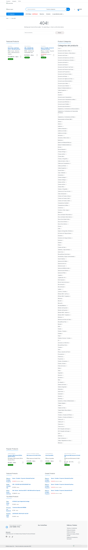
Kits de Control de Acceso (63, 282)
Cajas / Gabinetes (61, 172)
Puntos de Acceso (62, 365)
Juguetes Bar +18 (61, 277)
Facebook (8, 1)
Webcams (60, 442)
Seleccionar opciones (39, 461)
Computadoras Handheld (63, 203)
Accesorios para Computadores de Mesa (66, 99)
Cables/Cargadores (62, 90)
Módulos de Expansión (63, 307)
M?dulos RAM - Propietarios (64, 296)
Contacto (48, 14)
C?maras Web (61, 156)
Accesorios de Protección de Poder (65, 69)
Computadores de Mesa (63, 205)
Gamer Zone (60, 252)
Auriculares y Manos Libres (63, 137)
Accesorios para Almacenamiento (65, 81)
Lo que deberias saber (57, 14)
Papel (59, 335)
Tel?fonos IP (60, 419)
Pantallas (60, 333)
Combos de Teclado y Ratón (64, 200)
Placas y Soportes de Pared (64, 351)
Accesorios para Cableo (63, 83)
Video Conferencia (62, 438)
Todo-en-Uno (61, 426)
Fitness (59, 244)
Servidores (10, 46)
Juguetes (60, 275)
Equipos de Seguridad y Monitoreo (65, 230)
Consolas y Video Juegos (63, 210)
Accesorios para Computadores (64, 97)
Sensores (60, 375)
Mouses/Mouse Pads (62, 345)
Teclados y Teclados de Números (65, 417)
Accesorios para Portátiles (63, 104)
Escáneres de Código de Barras (64, 238)
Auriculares (60, 135)
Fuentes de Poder (62, 247)
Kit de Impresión (61, 279)
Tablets (59, 405)
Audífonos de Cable (62, 130)
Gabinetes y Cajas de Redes (64, 249)
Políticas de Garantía (71, 530)
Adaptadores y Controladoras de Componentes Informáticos (68, 112)
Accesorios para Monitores (63, 101)
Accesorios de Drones (62, 55)
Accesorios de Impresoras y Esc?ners (66, 57)
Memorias (60, 298)
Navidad (59, 324)
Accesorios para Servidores (64, 106)
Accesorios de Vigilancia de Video (65, 78)
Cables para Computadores (64, 163)
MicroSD (60, 92)
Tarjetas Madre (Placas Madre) (64, 410)
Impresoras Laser (61, 265)
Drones (59, 226)
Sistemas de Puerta (62, 384)
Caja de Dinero (61, 170)
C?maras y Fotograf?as (62, 158)
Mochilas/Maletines (62, 305)
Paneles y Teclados (62, 331)
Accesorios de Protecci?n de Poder (65, 67)
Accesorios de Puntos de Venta (64, 74)
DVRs (59, 228)
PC (58, 340)
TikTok (19, 1)
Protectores (60, 356)
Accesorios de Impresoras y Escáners (66, 60)
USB (59, 349)
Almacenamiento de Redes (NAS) (65, 119)
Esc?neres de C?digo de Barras (64, 233)
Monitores (60, 317)
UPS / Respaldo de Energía (63, 431)
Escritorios (60, 240)
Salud (59, 370)
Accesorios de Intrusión (63, 64)
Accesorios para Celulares (63, 85)
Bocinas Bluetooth (62, 149)
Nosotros (42, 14)
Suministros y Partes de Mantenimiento (66, 400)
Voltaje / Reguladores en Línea (64, 440)
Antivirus (59, 123)
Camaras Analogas (62, 177)
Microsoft (60, 303)
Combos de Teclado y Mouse (64, 196)
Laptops (59, 289)
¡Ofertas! (36, 14)
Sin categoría (60, 382)
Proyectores (43, 46)
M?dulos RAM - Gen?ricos (63, 293)
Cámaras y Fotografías (62, 189)
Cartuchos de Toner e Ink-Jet (64, 191)
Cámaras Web (61, 186)
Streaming (60, 398)
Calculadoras (60, 175)
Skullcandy (60, 389)
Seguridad (60, 372)
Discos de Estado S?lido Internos (65, 214)
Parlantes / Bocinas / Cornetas (64, 338)
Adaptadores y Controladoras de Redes (66, 117)
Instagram (14, 1)
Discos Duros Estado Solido (63, 219)
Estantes (59, 242)
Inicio (7, 18)
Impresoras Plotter (62, 272)
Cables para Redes (62, 165)
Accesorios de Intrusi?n (63, 62)
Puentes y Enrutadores (62, 361)
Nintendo (60, 212)
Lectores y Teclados (62, 291)
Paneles (59, 328)
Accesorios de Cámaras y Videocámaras (66, 53)
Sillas (59, 379)
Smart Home (60, 391)
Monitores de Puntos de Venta (64, 319)
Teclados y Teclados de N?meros (65, 414)
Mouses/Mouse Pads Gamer (64, 254)
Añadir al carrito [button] (20, 57)
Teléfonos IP (60, 421)
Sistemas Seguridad (62, 386)
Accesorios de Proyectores (64, 71)
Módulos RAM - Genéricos (63, 312)
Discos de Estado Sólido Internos (65, 216)
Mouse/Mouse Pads (62, 321)
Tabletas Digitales (61, 403)
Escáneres (60, 235)
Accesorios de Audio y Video (64, 50)
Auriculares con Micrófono (63, 342)
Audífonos (60, 126)
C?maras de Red (61, 154)
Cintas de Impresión (62, 193)
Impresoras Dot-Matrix (62, 261)
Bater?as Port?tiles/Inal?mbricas (64, 142)
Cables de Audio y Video (63, 161)
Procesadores (61, 354)
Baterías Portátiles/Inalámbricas (64, 88)
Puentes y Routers (62, 363)
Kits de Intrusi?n (61, 284)
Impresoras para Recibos (63, 270)
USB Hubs (60, 435)
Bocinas (59, 147)
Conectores (60, 207)
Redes (59, 368)
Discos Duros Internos (62, 224)
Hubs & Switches (27, 46)
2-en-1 (59, 48)
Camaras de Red (61, 184)
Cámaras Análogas (62, 179)
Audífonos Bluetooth (62, 128)
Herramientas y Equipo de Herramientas (66, 256)
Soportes (60, 94)
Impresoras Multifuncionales (64, 268)
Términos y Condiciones (72, 528)
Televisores (60, 424)
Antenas (59, 121)
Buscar (59, 32)
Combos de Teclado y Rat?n (64, 198)
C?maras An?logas (62, 151)
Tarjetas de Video (62, 407)
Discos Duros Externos (62, 221)
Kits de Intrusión (61, 286)
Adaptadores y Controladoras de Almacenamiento (68, 108)
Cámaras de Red (61, 182)
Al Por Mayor (28, 14)
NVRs (59, 326)
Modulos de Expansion (63, 310)
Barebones (60, 140)
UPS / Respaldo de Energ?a (64, 428)
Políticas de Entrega (71, 532)
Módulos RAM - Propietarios (64, 314)
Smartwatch (60, 393)
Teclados (60, 347)
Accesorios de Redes (62, 76)
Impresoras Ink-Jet (62, 263)
